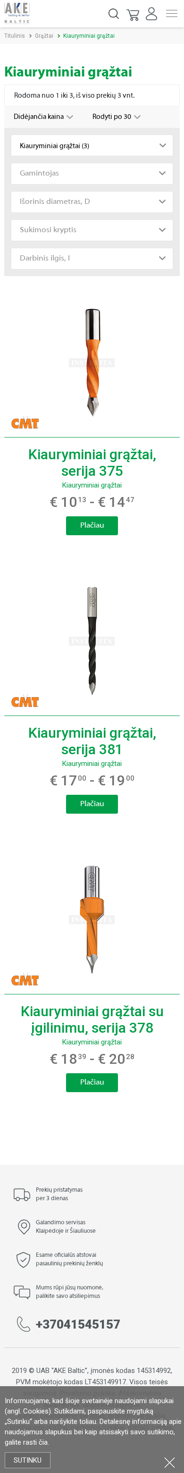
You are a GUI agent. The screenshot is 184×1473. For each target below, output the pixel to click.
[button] (133, 14)
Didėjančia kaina (39, 117)
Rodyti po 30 (112, 117)
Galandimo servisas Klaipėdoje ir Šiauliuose (66, 1227)
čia (43, 1442)
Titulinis (14, 36)
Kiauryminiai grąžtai (92, 485)
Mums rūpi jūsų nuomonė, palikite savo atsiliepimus (69, 1292)
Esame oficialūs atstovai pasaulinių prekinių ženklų (69, 1259)
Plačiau (92, 526)
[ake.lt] (17, 12)
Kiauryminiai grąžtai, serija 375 (92, 462)
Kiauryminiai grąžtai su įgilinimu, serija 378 (92, 1019)
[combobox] (92, 145)
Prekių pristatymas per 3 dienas (59, 1194)
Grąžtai (44, 36)
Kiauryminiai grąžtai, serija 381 (92, 741)
